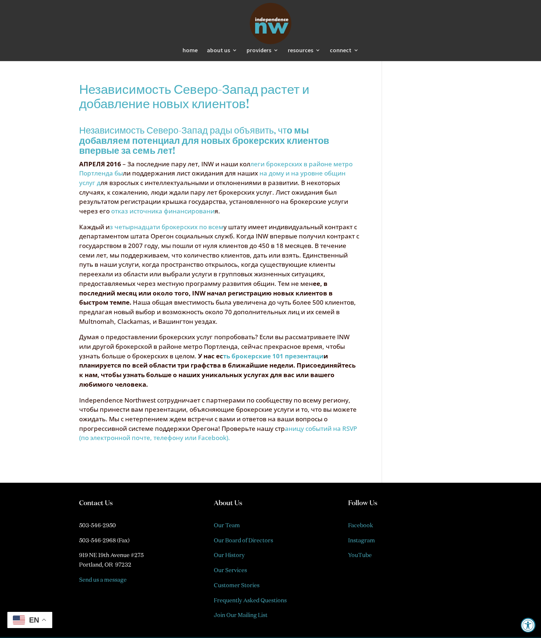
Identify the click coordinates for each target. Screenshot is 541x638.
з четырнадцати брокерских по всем (166, 227)
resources (300, 50)
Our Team (227, 525)
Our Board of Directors (243, 540)
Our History (229, 555)
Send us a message (103, 579)
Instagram (361, 540)
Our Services (230, 570)
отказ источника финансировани (162, 211)
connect (340, 50)
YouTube (360, 555)
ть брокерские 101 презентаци (273, 356)
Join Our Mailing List (241, 615)
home (190, 50)
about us (218, 50)
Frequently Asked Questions (250, 600)
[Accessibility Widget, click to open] (528, 625)
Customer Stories (236, 585)
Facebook (360, 525)
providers (259, 50)
